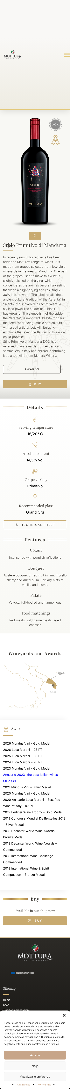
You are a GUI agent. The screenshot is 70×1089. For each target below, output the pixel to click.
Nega (35, 1066)
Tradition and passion (16, 1010)
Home (6, 999)
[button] (64, 1015)
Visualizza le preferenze (35, 1076)
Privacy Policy (44, 1084)
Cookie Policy (23, 1084)
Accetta (35, 1055)
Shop (6, 1004)
